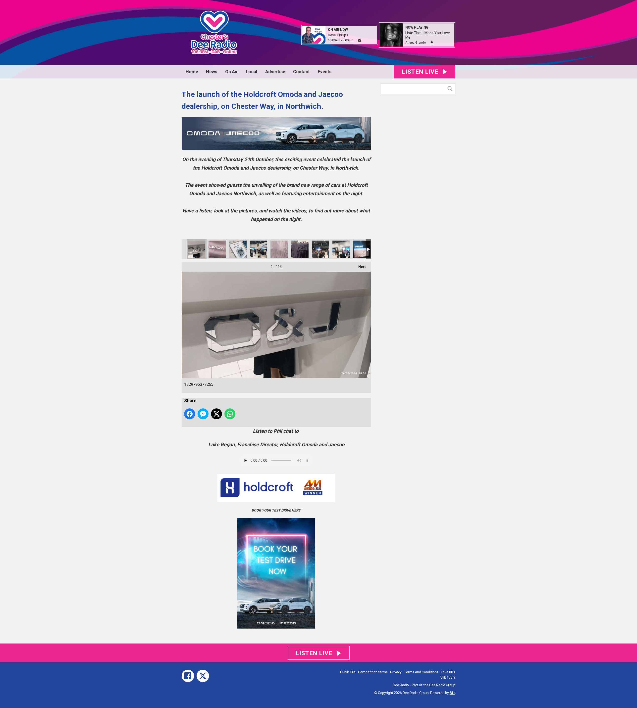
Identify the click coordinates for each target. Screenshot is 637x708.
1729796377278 (217, 249)
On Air (231, 71)
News (211, 71)
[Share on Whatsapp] (229, 413)
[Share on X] (216, 413)
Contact (301, 71)
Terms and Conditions (421, 672)
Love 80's (448, 672)
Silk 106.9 (447, 677)
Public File (348, 672)
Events (324, 71)
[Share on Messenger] (203, 413)
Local (251, 71)
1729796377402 (279, 249)
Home (192, 71)
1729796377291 (238, 249)
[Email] (359, 40)
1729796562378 (362, 249)
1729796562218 (341, 249)
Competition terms (373, 672)
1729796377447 (300, 249)
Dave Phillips (338, 35)
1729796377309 (258, 249)
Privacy (396, 672)
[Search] (451, 88)
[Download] (431, 42)
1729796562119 (320, 249)
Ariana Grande (415, 42)
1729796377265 (196, 249)
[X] (203, 676)
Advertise (275, 71)
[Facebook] (188, 676)
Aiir (452, 693)
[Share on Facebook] (189, 413)
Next (359, 267)
